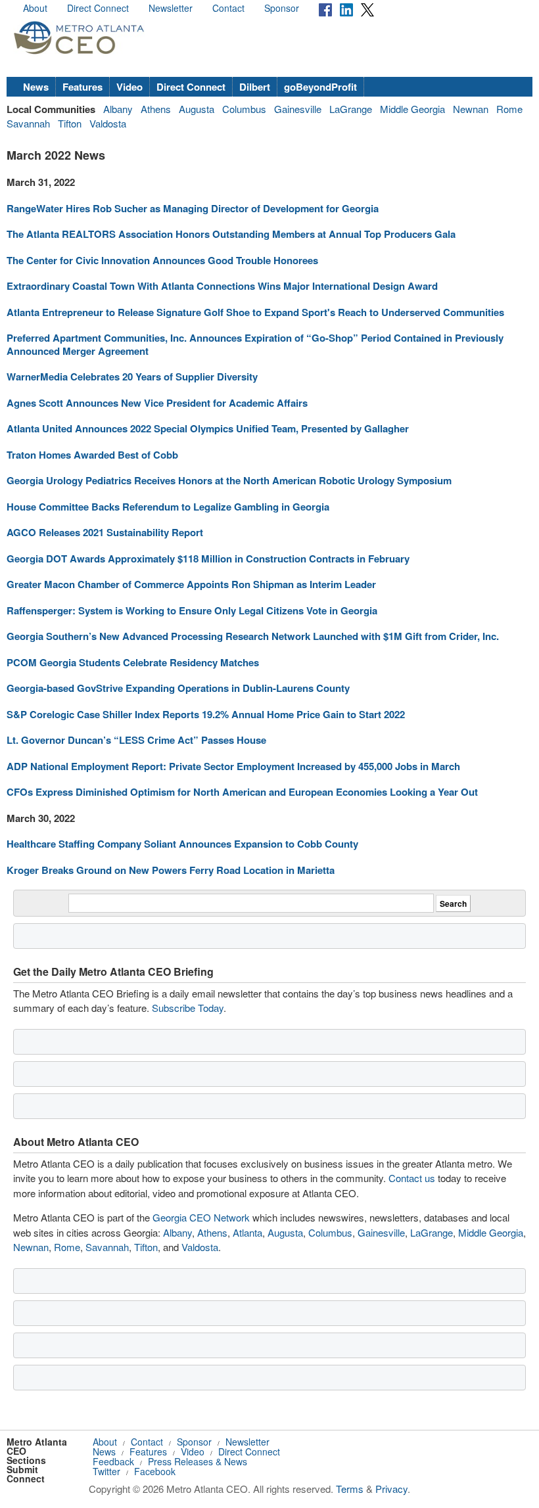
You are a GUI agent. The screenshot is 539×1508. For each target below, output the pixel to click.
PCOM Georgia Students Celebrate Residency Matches (133, 662)
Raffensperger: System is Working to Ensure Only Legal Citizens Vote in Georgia (192, 610)
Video (129, 87)
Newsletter (171, 7)
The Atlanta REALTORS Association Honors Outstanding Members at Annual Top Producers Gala (231, 234)
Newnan (470, 109)
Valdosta (107, 123)
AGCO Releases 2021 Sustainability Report (105, 532)
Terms (349, 1489)
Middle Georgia (412, 109)
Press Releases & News (197, 1461)
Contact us (411, 1178)
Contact (228, 7)
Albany (118, 109)
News (36, 87)
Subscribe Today (187, 1008)
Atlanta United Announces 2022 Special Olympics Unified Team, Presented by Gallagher (208, 428)
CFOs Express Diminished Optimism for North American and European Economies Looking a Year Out (242, 792)
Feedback (113, 1461)
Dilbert (254, 87)
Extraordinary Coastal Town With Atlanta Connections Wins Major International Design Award (222, 286)
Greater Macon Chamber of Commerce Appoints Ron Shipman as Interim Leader (191, 584)
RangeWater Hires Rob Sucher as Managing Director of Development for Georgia (193, 208)
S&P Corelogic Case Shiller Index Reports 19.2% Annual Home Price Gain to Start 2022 (206, 714)
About (35, 7)
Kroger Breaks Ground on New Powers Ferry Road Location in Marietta (171, 870)
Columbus (244, 109)
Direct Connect (98, 7)
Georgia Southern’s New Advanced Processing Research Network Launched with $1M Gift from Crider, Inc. (253, 636)
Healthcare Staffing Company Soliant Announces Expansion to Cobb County (182, 843)
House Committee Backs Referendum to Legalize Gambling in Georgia (168, 506)
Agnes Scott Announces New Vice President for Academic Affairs (157, 403)
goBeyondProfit (320, 87)
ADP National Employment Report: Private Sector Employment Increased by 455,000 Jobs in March (233, 766)
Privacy (391, 1489)
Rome (509, 109)
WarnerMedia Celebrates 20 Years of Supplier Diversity (132, 376)
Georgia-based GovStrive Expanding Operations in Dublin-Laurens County (178, 688)
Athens (156, 109)
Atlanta (247, 1232)
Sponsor (281, 7)
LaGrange (350, 109)
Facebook (155, 1471)
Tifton (70, 123)
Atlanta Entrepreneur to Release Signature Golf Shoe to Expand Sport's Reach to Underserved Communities (255, 312)
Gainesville (297, 109)
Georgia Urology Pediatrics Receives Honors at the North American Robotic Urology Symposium (229, 480)
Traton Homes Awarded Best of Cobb (92, 454)
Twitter (106, 1471)
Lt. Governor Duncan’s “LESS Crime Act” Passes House (136, 740)
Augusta (196, 109)
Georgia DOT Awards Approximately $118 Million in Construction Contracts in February (208, 558)
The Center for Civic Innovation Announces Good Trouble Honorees (162, 260)
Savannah (28, 123)
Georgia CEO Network (201, 1217)
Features (82, 87)
